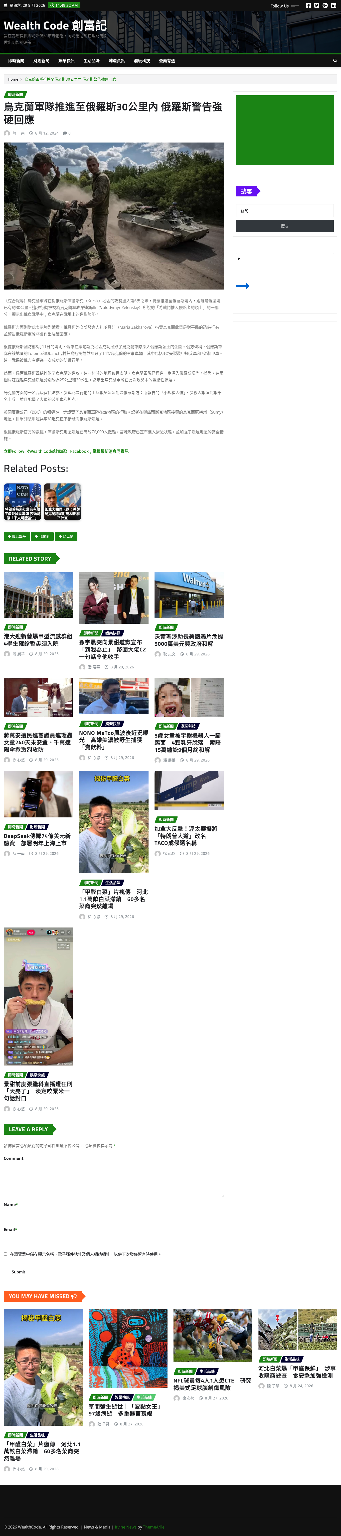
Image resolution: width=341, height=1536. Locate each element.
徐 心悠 (18, 759)
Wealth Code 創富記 (55, 25)
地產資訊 (117, 60)
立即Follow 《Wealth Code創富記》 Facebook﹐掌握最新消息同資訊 (66, 451)
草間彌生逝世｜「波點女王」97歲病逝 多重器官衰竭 (126, 1410)
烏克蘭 (68, 536)
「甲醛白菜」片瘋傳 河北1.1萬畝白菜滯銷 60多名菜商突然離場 (113, 899)
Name (11, 1204)
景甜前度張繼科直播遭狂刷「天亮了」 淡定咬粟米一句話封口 (38, 1091)
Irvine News (126, 1527)
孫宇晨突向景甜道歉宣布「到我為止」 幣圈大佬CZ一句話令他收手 (112, 649)
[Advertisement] (287, 130)
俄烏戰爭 (19, 536)
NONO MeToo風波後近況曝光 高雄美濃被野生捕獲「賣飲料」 (114, 740)
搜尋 (246, 191)
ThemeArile (154, 1527)
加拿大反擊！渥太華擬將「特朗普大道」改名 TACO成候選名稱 (186, 835)
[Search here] (335, 60)
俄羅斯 (44, 536)
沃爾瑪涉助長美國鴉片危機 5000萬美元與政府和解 (192, 640)
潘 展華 (18, 653)
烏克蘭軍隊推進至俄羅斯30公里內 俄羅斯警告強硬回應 (70, 79)
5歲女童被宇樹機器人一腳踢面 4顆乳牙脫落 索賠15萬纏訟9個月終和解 (188, 742)
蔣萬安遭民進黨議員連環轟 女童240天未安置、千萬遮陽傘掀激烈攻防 (41, 742)
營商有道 (167, 60)
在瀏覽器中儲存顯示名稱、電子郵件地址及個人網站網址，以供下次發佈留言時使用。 (86, 1254)
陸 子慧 (103, 1423)
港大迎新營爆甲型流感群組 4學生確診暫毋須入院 (41, 640)
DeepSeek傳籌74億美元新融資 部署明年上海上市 (37, 839)
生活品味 (92, 60)
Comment (13, 1158)
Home (13, 79)
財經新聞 (41, 60)
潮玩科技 (142, 60)
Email (10, 1229)
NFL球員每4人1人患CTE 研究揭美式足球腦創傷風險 (212, 1384)
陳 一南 (18, 133)
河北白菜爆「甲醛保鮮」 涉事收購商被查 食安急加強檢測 (297, 1372)
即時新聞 (16, 60)
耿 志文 (169, 653)
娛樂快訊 (66, 60)
